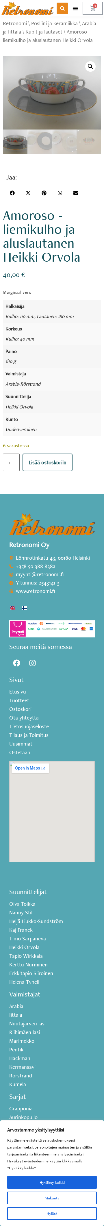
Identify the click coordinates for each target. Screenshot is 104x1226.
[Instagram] (32, 663)
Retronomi (15, 23)
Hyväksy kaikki (52, 1182)
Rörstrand (20, 1076)
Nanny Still (21, 913)
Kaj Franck (21, 930)
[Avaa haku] (62, 8)
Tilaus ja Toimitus (29, 735)
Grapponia (21, 1109)
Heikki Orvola (19, 406)
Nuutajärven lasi (27, 1024)
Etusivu (17, 692)
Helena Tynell (24, 982)
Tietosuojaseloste (29, 726)
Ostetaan (19, 752)
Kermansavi (22, 1067)
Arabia (16, 1006)
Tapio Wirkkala (26, 956)
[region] (52, 1173)
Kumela (17, 1084)
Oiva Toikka (22, 904)
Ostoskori (20, 709)
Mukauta (52, 1198)
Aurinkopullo (23, 1117)
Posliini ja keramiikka (54, 23)
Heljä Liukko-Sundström (36, 921)
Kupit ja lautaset (43, 31)
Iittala (15, 1015)
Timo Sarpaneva (27, 939)
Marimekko (21, 1041)
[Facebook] (16, 663)
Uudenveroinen (20, 429)
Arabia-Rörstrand (22, 383)
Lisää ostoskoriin (47, 462)
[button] (75, 8)
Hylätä (52, 1213)
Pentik (16, 1050)
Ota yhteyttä (24, 718)
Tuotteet (19, 700)
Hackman (19, 1058)
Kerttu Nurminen (28, 965)
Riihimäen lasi (24, 1032)
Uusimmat (20, 744)
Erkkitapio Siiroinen (31, 973)
